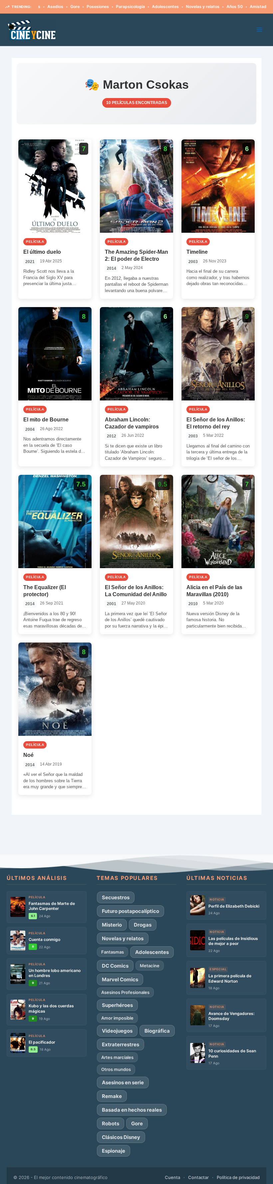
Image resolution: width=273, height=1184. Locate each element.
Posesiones (76, 6)
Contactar (198, 1177)
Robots (110, 1123)
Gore (53, 6)
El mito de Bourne (46, 419)
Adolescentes (143, 6)
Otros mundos (116, 1069)
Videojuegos (117, 1031)
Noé (28, 755)
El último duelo (42, 252)
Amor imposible (117, 1018)
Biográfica (157, 1031)
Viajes (258, 6)
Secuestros (116, 897)
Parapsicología (108, 6)
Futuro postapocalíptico (130, 911)
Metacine (149, 965)
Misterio (112, 925)
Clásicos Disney (121, 1137)
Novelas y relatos (181, 6)
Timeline (197, 252)
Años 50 (213, 6)
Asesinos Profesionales (125, 992)
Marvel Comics (120, 979)
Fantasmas (112, 952)
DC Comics (115, 966)
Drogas (142, 925)
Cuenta (172, 1177)
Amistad (236, 6)
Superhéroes (117, 1005)
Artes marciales (117, 1057)
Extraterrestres (120, 1044)
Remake (112, 1096)
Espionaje (113, 1151)
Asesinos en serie (123, 1082)
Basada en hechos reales (132, 1110)
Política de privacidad (238, 1177)
